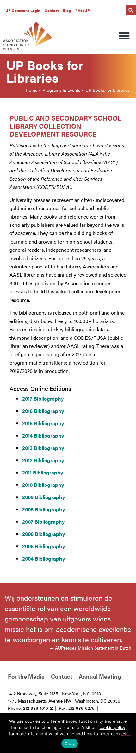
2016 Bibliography (43, 411)
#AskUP (82, 10)
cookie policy (112, 727)
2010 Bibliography (43, 484)
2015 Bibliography (43, 423)
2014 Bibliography (43, 435)
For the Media (26, 676)
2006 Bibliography (43, 534)
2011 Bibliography (42, 472)
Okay (70, 743)
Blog (67, 10)
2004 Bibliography (43, 558)
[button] (131, 10)
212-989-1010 (35, 708)
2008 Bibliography (43, 509)
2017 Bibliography (43, 398)
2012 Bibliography (43, 460)
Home (31, 90)
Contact (52, 10)
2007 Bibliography (43, 521)
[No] (126, 733)
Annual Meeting (100, 676)
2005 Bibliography (43, 546)
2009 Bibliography (43, 497)
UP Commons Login (22, 10)
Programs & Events (61, 90)
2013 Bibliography (43, 447)
